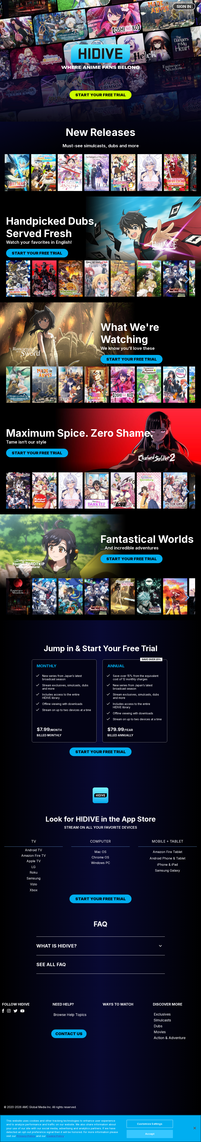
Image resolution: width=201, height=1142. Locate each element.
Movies (160, 1032)
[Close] (194, 1128)
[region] (100, 1128)
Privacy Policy (26, 1135)
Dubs (158, 1026)
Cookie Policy (55, 1135)
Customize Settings (149, 1123)
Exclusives (162, 1014)
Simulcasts (162, 1020)
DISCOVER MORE (167, 1004)
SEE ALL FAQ (51, 964)
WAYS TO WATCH (118, 1004)
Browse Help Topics (69, 1015)
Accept (149, 1133)
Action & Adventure (169, 1038)
